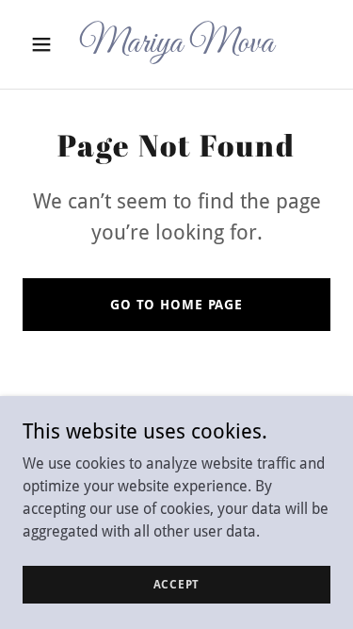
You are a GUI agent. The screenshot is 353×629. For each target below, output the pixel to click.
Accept (177, 583)
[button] (46, 44)
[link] (176, 47)
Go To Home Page (176, 304)
